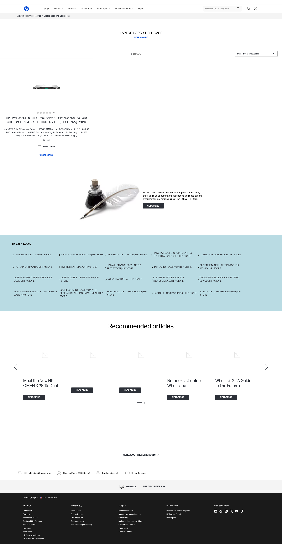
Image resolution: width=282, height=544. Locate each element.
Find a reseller (77, 518)
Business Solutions (124, 8)
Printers (72, 8)
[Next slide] (267, 367)
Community (123, 518)
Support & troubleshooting (130, 514)
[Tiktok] (242, 511)
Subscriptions (103, 8)
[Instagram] (226, 511)
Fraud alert (123, 528)
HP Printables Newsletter (33, 539)
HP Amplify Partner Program (178, 511)
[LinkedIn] (215, 511)
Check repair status (127, 525)
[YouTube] (236, 511)
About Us (27, 506)
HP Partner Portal (173, 514)
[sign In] (255, 8)
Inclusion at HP (29, 525)
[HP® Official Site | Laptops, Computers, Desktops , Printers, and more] (26, 8)
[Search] (238, 8)
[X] (231, 511)
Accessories (86, 8)
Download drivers (126, 511)
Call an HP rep (77, 514)
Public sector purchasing (81, 525)
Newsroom (27, 528)
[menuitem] (46, 8)
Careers (26, 514)
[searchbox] (220, 8)
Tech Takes (27, 532)
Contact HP (27, 511)
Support (142, 8)
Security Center (125, 532)
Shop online (76, 511)
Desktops (58, 8)
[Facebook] (220, 511)
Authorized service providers (130, 521)
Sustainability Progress (32, 521)
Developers (171, 518)
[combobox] (256, 54)
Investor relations (30, 518)
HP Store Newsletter (31, 535)
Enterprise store (77, 521)
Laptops (45, 8)
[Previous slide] (15, 367)
